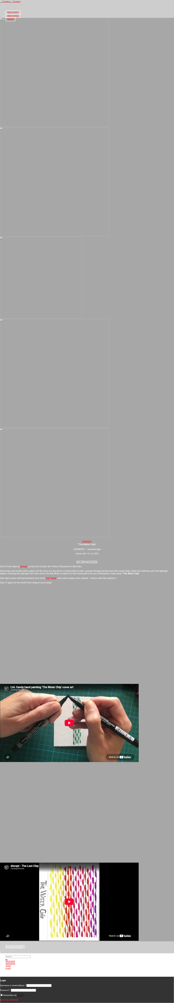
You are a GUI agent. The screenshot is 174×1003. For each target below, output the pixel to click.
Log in (20, 995)
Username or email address (13, 985)
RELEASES (13, 12)
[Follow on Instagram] (7, 973)
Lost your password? (9, 1000)
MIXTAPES (13, 15)
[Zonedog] (10, 2)
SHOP (8, 966)
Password (5, 990)
